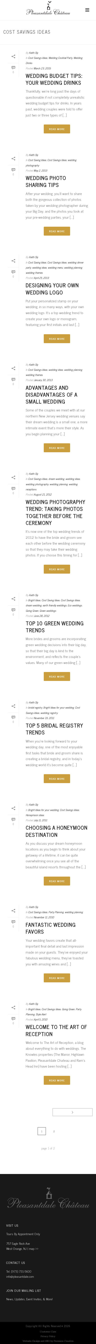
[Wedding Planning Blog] (48, 10)
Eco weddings (75, 605)
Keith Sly (33, 52)
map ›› (33, 1248)
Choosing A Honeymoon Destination (57, 831)
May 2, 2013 (40, 170)
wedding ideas (39, 267)
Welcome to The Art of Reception (56, 1030)
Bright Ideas (34, 600)
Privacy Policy (48, 1336)
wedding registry (49, 713)
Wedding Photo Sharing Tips (46, 181)
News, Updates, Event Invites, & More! (29, 1298)
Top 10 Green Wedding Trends (55, 626)
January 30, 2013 (43, 380)
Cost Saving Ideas (37, 160)
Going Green (32, 610)
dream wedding (56, 479)
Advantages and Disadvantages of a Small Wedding (51, 394)
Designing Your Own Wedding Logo (52, 288)
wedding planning (73, 267)
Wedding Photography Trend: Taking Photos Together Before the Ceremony (55, 512)
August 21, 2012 (43, 494)
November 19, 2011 (44, 718)
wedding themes (34, 272)
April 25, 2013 (41, 278)
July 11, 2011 (40, 820)
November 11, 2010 (44, 917)
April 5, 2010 (40, 1019)
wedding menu (55, 267)
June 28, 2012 (41, 616)
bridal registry (35, 707)
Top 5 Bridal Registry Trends (54, 728)
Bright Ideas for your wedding (58, 707)
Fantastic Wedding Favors (51, 928)
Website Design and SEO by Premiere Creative (48, 1341)
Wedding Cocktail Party (60, 58)
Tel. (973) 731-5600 (18, 1271)
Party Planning (56, 912)
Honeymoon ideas (35, 815)
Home (34, 41)
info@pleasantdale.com (20, 1276)
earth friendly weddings (55, 605)
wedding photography (37, 484)
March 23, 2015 (42, 68)
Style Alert (41, 1014)
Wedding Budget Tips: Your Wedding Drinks (54, 79)
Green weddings (48, 610)
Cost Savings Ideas (53, 41)
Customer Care (48, 1331)
